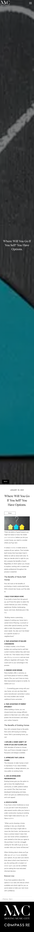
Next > (11, 899)
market (13, 548)
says (13, 684)
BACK (5, 481)
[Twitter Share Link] (10, 518)
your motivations (9, 537)
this (5, 613)
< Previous (5, 899)
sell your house (15, 855)
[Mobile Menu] (30, 3)
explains (10, 818)
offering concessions (13, 657)
